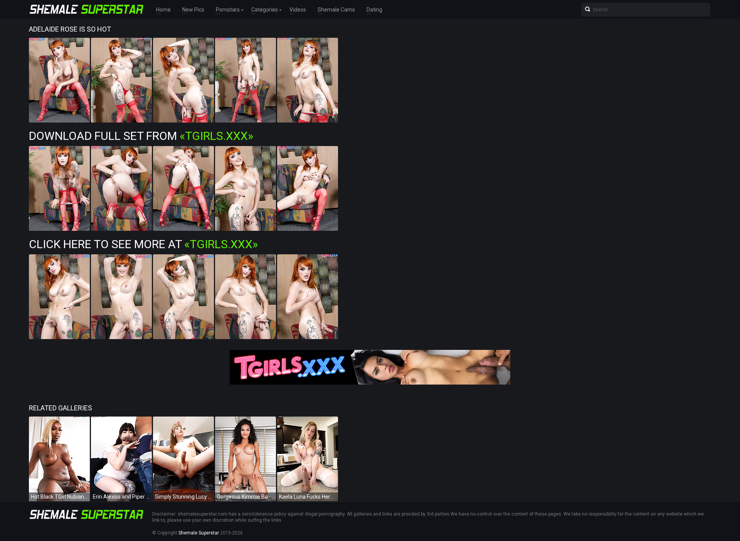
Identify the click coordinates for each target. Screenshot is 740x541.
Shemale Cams (336, 10)
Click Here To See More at (143, 244)
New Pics (193, 10)
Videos (297, 10)
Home (163, 10)
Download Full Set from (141, 136)
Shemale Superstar (198, 533)
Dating (374, 10)
